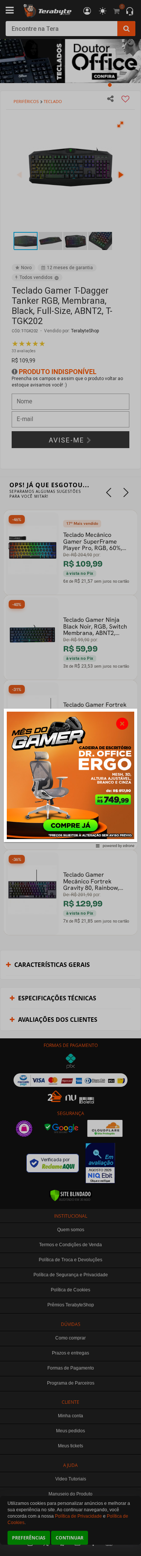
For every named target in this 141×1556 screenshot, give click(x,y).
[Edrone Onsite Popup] (70, 778)
